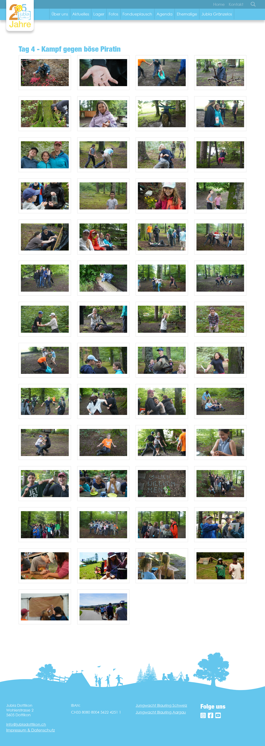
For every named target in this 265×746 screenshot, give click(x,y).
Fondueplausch (137, 14)
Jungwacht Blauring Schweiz (161, 705)
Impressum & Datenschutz (30, 730)
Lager (98, 14)
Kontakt (236, 4)
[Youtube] (218, 715)
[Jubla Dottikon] (20, 15)
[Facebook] (210, 715)
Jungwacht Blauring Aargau (161, 712)
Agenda (164, 14)
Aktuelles (80, 14)
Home (219, 4)
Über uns (60, 14)
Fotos (113, 14)
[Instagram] (203, 715)
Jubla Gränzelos (216, 14)
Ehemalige (187, 14)
